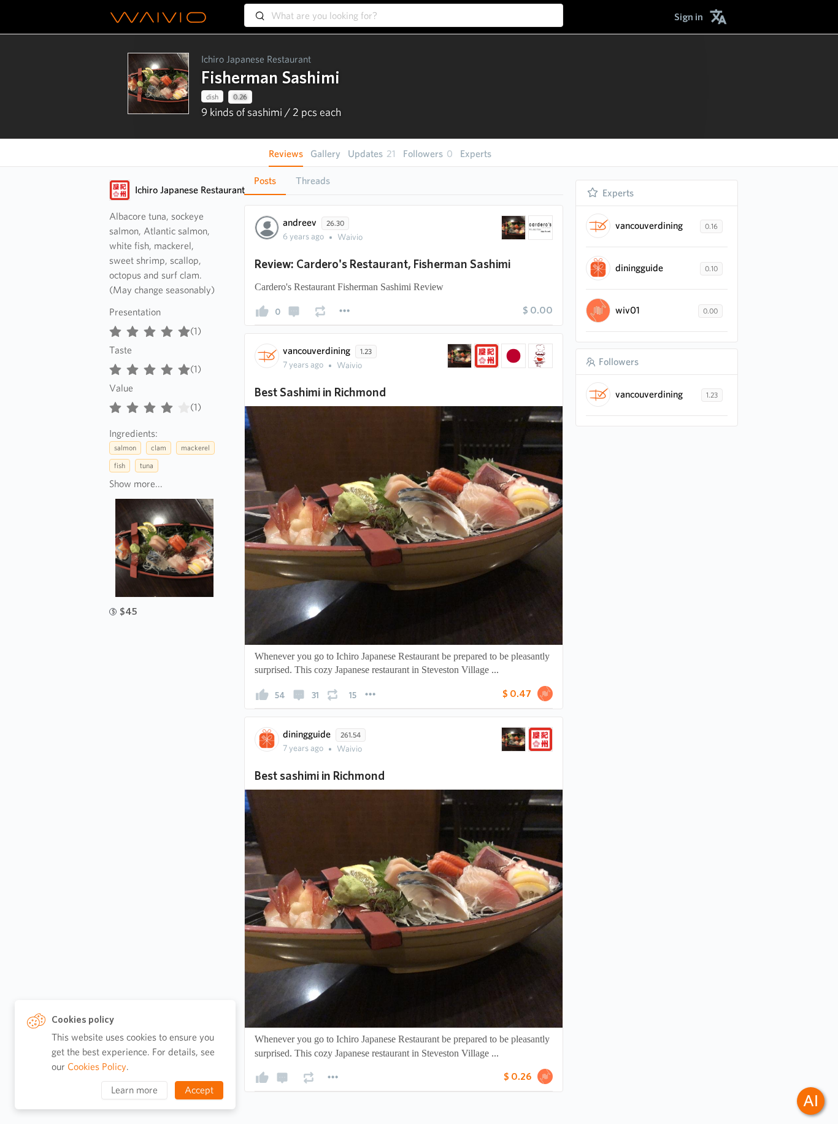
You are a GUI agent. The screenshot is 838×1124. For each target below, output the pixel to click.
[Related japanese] (512, 356)
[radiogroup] (149, 329)
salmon (125, 447)
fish (119, 465)
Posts (265, 180)
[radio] (115, 329)
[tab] (265, 181)
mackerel (195, 447)
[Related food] (539, 356)
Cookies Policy (96, 1066)
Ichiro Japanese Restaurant (256, 59)
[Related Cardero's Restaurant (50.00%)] (539, 227)
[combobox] (403, 10)
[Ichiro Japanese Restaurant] (119, 190)
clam (158, 447)
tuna (146, 465)
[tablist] (403, 180)
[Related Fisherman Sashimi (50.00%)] (512, 227)
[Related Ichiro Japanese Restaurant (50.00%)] (485, 356)
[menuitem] (688, 17)
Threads (313, 180)
